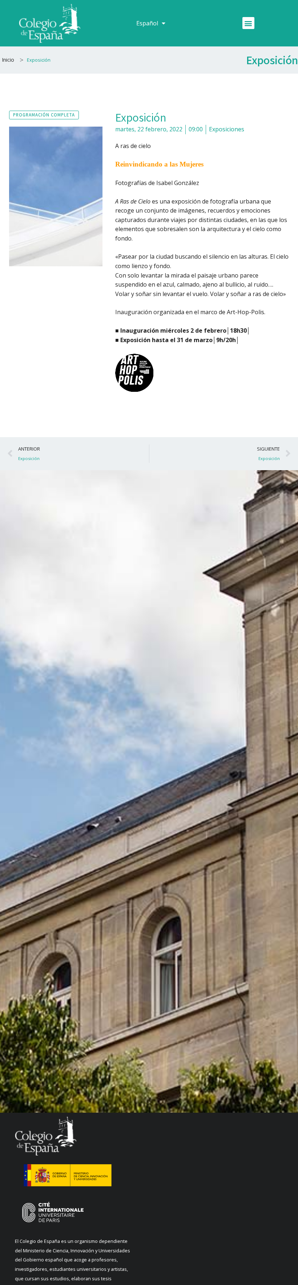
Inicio (8, 59)
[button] (248, 23)
